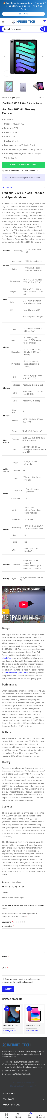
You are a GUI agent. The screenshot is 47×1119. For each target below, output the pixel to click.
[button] (4, 56)
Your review (8, 926)
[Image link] (16, 1045)
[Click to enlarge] (7, 73)
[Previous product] (37, 97)
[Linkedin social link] (19, 886)
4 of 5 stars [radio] (22, 922)
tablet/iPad (6, 658)
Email (5, 967)
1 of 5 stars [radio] (16, 922)
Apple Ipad (15, 97)
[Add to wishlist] (18, 1009)
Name (5, 956)
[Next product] (43, 97)
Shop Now (23, 14)
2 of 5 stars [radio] (18, 922)
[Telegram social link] (23, 886)
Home (4, 97)
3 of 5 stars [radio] (20, 922)
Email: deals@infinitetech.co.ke (18, 1074)
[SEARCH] (42, 29)
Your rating (7, 922)
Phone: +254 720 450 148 (16, 1070)
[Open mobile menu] (3, 21)
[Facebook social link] (9, 886)
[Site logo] (23, 21)
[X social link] (13, 886)
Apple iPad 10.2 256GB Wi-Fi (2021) (11, 1026)
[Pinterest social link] (16, 886)
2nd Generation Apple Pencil (16, 673)
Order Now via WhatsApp (24, 165)
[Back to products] (40, 97)
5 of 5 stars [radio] (24, 922)
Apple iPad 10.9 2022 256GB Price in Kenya (33, 1026)
